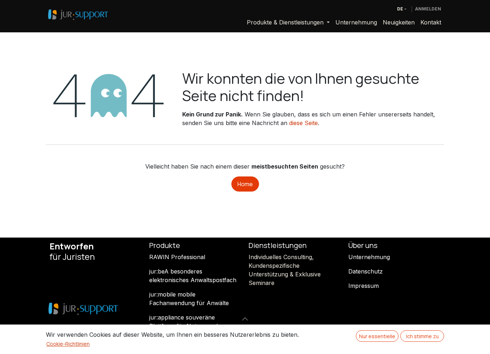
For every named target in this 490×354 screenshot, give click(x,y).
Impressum (363, 285)
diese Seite (303, 123)
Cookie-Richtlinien (68, 343)
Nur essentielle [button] (377, 336)
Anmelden (428, 9)
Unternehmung (369, 257)
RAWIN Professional (177, 257)
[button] (245, 318)
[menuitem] (288, 22)
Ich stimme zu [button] (422, 336)
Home (245, 184)
